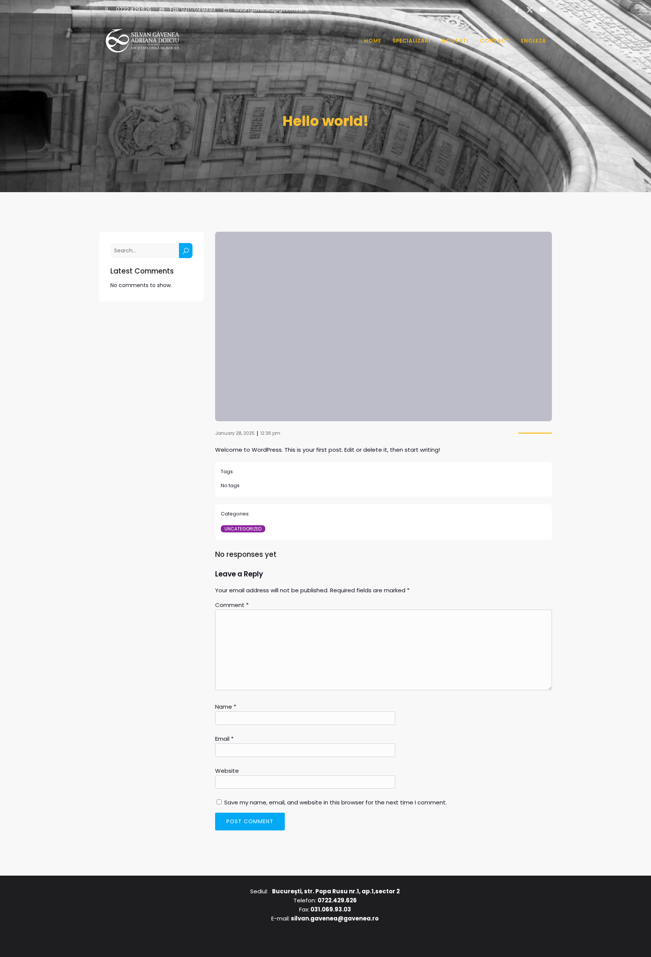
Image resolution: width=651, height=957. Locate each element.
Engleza (533, 40)
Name (225, 707)
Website (227, 771)
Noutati (455, 40)
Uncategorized (243, 529)
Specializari (412, 40)
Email (224, 739)
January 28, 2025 (235, 433)
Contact (495, 40)
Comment (232, 605)
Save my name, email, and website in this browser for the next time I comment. (335, 802)
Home (372, 40)
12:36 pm (270, 433)
